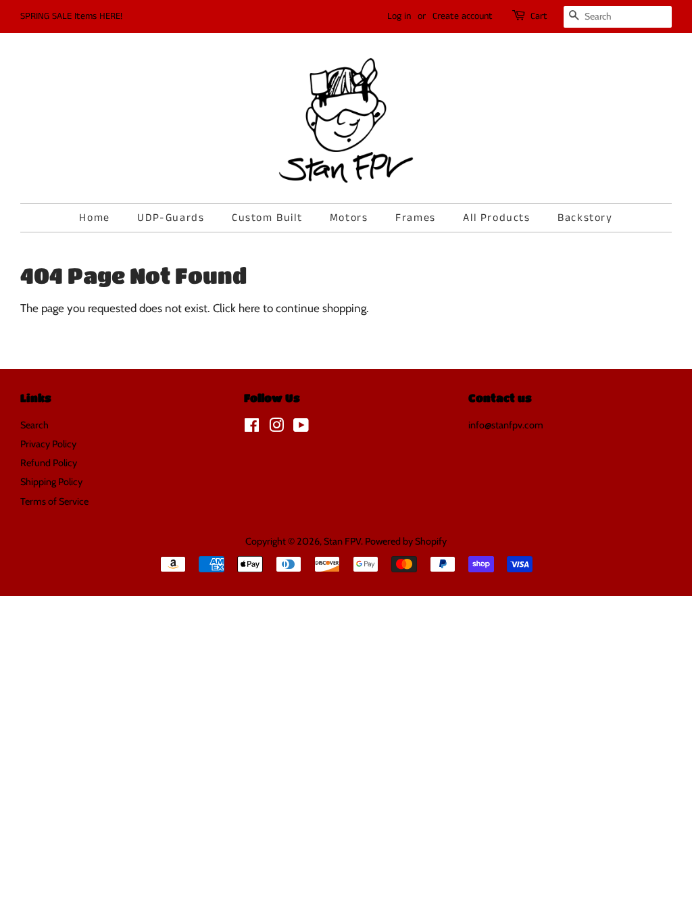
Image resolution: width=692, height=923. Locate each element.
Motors (349, 218)
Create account (462, 16)
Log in (399, 16)
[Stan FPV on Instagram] (276, 428)
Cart (538, 16)
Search (34, 425)
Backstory (585, 218)
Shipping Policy (51, 482)
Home (94, 218)
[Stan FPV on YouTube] (301, 428)
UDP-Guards (170, 218)
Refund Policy (48, 463)
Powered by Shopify (406, 541)
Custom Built (267, 218)
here (249, 308)
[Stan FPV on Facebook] (252, 428)
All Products (496, 218)
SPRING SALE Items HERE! (71, 16)
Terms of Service (54, 501)
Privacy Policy (48, 444)
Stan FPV (342, 541)
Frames (415, 218)
